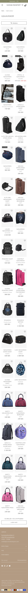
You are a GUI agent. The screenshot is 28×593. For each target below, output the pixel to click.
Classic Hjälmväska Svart (7, 381)
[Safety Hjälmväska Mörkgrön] (7, 463)
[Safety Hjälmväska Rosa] (7, 495)
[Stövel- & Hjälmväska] (21, 64)
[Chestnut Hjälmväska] (21, 248)
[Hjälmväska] (7, 36)
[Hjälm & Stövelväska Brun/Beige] (21, 186)
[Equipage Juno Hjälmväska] (21, 432)
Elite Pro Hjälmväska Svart (7, 199)
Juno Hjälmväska (20, 380)
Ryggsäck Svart (7, 259)
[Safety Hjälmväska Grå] (21, 463)
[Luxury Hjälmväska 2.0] (7, 218)
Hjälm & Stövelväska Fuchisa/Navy (20, 290)
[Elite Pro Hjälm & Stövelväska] (7, 125)
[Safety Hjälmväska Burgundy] (21, 400)
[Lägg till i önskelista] (12, 28)
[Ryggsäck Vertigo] (21, 309)
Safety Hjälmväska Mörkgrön (7, 476)
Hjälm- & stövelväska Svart (20, 106)
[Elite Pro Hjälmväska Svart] (7, 186)
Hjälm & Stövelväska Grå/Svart (20, 507)
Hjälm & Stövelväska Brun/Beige (20, 199)
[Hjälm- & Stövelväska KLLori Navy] (7, 432)
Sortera (15, 23)
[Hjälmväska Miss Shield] (21, 125)
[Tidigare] (6, 1)
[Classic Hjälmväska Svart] (7, 368)
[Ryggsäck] (7, 309)
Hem (2, 11)
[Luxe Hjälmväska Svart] (21, 339)
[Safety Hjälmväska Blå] (7, 400)
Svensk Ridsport (16, 580)
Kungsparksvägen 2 (7, 535)
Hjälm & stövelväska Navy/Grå (20, 167)
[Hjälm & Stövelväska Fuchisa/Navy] (21, 277)
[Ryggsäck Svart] (7, 248)
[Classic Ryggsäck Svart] (7, 277)
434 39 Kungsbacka (7, 537)
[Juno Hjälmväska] (21, 368)
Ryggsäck (7, 320)
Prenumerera (22, 560)
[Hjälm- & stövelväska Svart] (21, 93)
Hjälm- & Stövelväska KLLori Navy (7, 444)
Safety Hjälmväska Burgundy (20, 413)
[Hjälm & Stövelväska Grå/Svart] (21, 495)
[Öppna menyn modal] (2, 5)
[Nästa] (21, 1)
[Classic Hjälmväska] (7, 64)
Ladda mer (14, 522)
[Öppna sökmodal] (22, 5)
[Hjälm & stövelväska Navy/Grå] (21, 155)
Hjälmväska (7, 47)
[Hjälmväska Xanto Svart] (7, 339)
